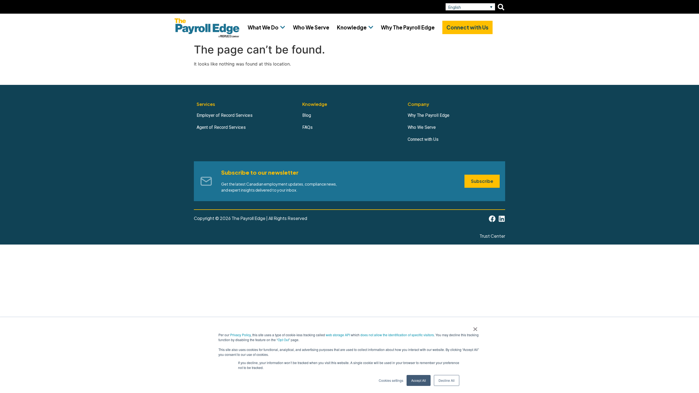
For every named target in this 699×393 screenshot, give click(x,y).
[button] (470, 6)
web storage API (338, 334)
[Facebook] (492, 218)
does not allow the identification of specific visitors (397, 334)
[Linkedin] (501, 218)
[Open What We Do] (282, 27)
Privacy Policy (240, 334)
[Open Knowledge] (371, 27)
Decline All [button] (447, 380)
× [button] (475, 327)
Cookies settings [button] (391, 380)
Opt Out (283, 339)
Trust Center (492, 236)
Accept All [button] (418, 380)
